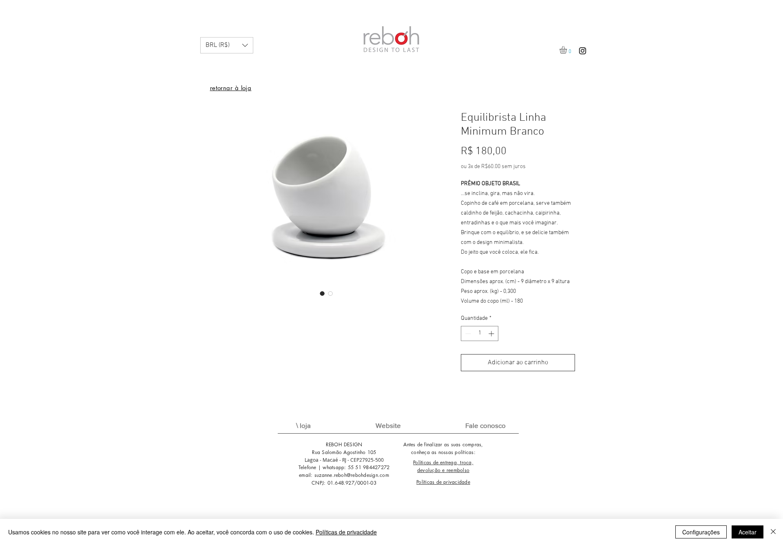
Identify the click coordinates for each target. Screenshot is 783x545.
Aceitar (747, 532)
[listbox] (226, 45)
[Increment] (492, 333)
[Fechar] (773, 531)
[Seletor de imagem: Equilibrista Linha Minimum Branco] (322, 293)
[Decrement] (467, 333)
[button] (226, 45)
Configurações (701, 532)
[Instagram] (582, 50)
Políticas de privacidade (346, 532)
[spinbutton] (479, 333)
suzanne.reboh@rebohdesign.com (351, 475)
